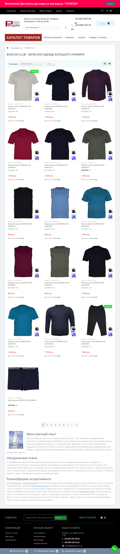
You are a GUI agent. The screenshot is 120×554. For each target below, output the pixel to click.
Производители (10, 540)
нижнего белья (29, 483)
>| (76, 425)
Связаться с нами (11, 533)
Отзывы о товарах (98, 37)
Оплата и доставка (27, 11)
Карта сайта (9, 536)
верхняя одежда (88, 491)
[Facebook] (101, 517)
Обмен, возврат (45, 11)
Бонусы (59, 11)
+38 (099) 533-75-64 (71, 542)
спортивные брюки (40, 486)
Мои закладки (39, 540)
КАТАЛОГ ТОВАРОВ (23, 37)
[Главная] (7, 48)
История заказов (39, 536)
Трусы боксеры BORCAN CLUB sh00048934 (22, 400)
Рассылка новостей (40, 543)
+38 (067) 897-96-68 (71, 538)
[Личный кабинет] (112, 10)
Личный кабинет (40, 533)
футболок (17, 483)
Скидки (81, 37)
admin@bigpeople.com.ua (73, 546)
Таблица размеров (52, 37)
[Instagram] (104, 517)
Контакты (70, 11)
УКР (107, 11)
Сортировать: (13, 64)
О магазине (11, 11)
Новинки (69, 37)
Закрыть (110, 4)
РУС (102, 11)
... (111, 37)
